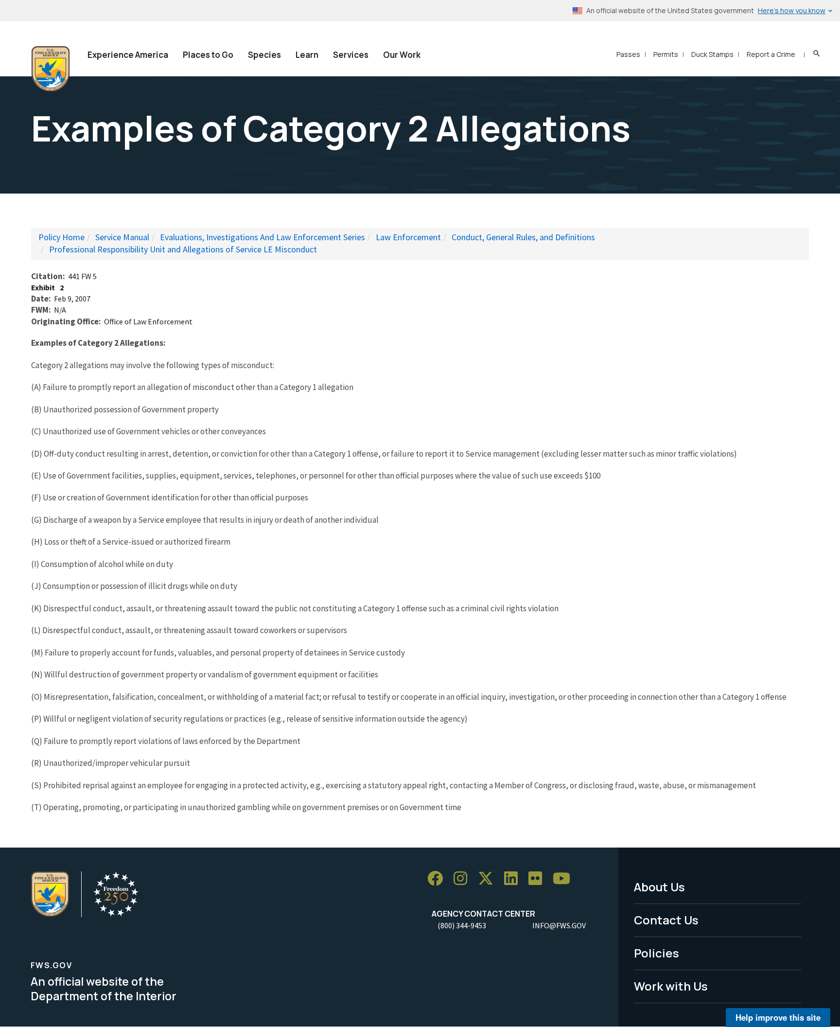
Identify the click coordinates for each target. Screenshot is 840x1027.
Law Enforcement (408, 237)
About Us (659, 887)
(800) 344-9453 (462, 925)
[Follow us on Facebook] (438, 878)
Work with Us (671, 986)
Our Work (401, 54)
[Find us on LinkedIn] (514, 878)
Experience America (128, 54)
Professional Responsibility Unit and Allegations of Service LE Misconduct (183, 249)
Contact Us (666, 920)
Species (264, 54)
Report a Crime (771, 54)
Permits (665, 54)
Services (350, 54)
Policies (656, 953)
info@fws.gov (559, 925)
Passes (628, 54)
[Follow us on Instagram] (464, 878)
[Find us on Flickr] (538, 878)
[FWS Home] (50, 69)
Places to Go (208, 54)
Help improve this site (778, 1017)
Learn (307, 54)
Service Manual (122, 237)
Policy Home (61, 237)
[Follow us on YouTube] (565, 878)
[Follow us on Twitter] (489, 878)
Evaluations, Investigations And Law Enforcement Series (262, 237)
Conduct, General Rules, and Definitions (523, 237)
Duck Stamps (712, 54)
